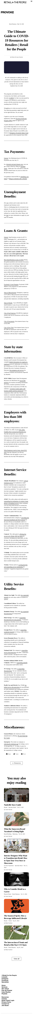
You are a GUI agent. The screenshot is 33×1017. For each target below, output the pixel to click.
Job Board (5, 1005)
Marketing (15, 834)
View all (16, 959)
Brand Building (8, 834)
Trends (10, 920)
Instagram (5, 979)
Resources (17, 763)
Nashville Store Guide (12, 805)
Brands (6, 807)
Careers (4, 999)
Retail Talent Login (8, 1000)
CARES (11, 98)
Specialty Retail (12, 807)
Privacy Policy (6, 1002)
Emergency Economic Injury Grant (19, 133)
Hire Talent (5, 989)
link (7, 215)
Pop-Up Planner (7, 990)
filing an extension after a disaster (18, 178)
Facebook (5, 980)
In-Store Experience (9, 865)
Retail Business (12, 24)
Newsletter (5, 982)
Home (4, 985)
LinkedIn (4, 977)
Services (4, 987)
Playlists (4, 994)
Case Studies (6, 992)
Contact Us (5, 1004)
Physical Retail (8, 894)
